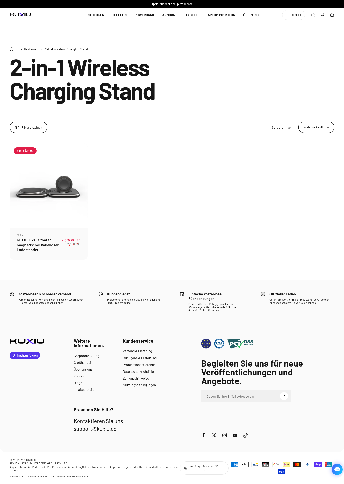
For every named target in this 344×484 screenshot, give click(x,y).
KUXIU (20, 235)
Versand (61, 476)
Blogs (78, 383)
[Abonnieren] (284, 396)
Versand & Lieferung (137, 351)
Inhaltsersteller (85, 389)
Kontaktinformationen (77, 476)
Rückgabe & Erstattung (140, 358)
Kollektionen (29, 49)
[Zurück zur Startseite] (12, 49)
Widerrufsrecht (17, 476)
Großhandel (82, 362)
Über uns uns (83, 369)
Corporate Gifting (86, 355)
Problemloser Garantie (139, 365)
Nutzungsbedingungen (139, 385)
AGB (52, 476)
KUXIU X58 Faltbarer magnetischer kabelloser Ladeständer (37, 245)
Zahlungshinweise (136, 378)
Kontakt (80, 376)
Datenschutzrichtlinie (138, 371)
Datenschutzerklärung (37, 476)
